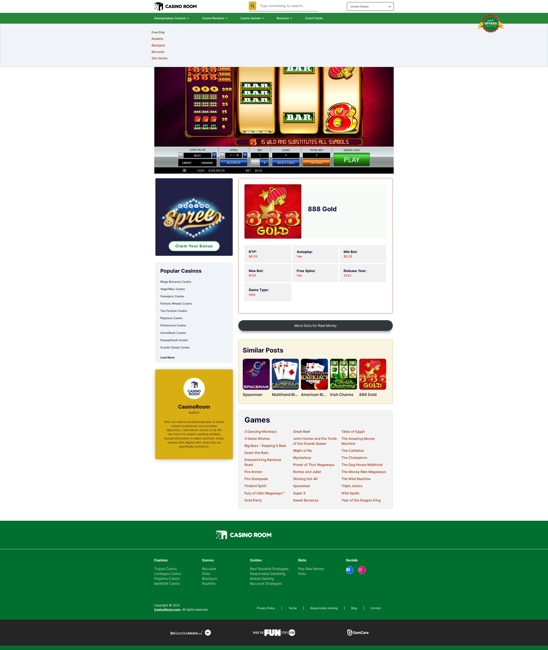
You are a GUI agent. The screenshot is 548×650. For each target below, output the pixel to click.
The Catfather (352, 451)
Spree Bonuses (219, 38)
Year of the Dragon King (361, 500)
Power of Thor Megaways (314, 465)
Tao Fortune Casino (173, 310)
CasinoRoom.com (167, 609)
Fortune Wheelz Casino (176, 303)
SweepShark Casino (174, 340)
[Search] (252, 5)
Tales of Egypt (353, 432)
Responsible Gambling (268, 574)
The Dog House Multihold (362, 465)
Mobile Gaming (262, 579)
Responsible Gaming (324, 608)
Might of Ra (302, 451)
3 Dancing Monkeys (260, 432)
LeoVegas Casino (167, 574)
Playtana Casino (171, 318)
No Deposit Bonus (164, 38)
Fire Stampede (256, 479)
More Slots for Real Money (315, 326)
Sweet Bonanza (305, 500)
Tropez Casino (165, 569)
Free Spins (159, 45)
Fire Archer (253, 472)
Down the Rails (256, 453)
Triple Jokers (351, 486)
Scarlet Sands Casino (175, 347)
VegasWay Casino (172, 289)
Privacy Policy (266, 608)
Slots (206, 574)
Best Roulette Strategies (269, 569)
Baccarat (209, 569)
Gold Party (253, 500)
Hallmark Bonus (219, 45)
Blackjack (209, 579)
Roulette (208, 584)
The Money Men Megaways (363, 472)
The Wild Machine (356, 479)
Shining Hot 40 (305, 479)
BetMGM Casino (167, 584)
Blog (354, 608)
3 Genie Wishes (257, 439)
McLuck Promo (218, 58)
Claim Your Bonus (194, 246)
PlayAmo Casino (167, 579)
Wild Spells (350, 493)
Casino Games (250, 18)
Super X (299, 493)
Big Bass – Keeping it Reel (265, 446)
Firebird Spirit (255, 486)
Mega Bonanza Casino (175, 281)
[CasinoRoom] (176, 6)
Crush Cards (314, 18)
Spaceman (301, 486)
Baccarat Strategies (266, 584)
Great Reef (301, 432)
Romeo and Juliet (307, 472)
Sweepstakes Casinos (170, 18)
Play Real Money (311, 569)
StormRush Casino (173, 333)
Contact (376, 608)
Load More (167, 357)
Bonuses (283, 18)
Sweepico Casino (172, 296)
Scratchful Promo (220, 52)
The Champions (354, 458)
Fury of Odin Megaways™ (264, 493)
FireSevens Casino (173, 325)
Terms (293, 608)
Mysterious (302, 458)
